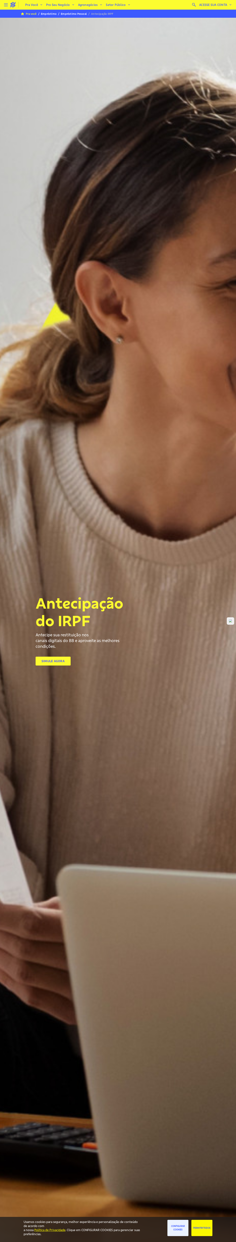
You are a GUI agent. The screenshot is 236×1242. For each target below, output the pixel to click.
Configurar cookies (178, 1228)
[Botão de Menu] (6, 5)
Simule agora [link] (53, 661)
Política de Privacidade (49, 1230)
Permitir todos (202, 1228)
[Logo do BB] (13, 4)
